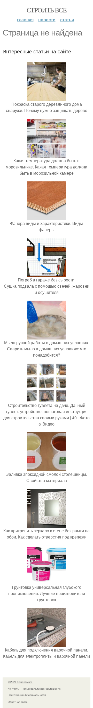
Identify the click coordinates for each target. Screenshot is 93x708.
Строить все (46, 9)
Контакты (13, 688)
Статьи (67, 20)
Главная (25, 20)
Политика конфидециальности (27, 695)
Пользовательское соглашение (41, 688)
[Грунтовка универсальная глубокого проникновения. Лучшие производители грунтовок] (46, 581)
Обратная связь (17, 702)
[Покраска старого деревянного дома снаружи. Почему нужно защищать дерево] (46, 98)
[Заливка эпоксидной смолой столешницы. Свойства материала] (46, 468)
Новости (47, 20)
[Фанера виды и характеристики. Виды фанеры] (46, 217)
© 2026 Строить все (20, 682)
